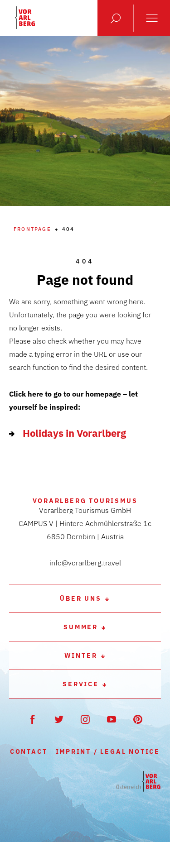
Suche (115, 18)
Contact (29, 751)
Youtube (111, 718)
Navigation (152, 18)
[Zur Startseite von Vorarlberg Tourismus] (25, 17)
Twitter (58, 718)
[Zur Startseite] (138, 781)
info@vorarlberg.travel (85, 562)
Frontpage (32, 229)
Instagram (85, 718)
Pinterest (137, 718)
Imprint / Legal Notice (108, 751)
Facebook (32, 718)
